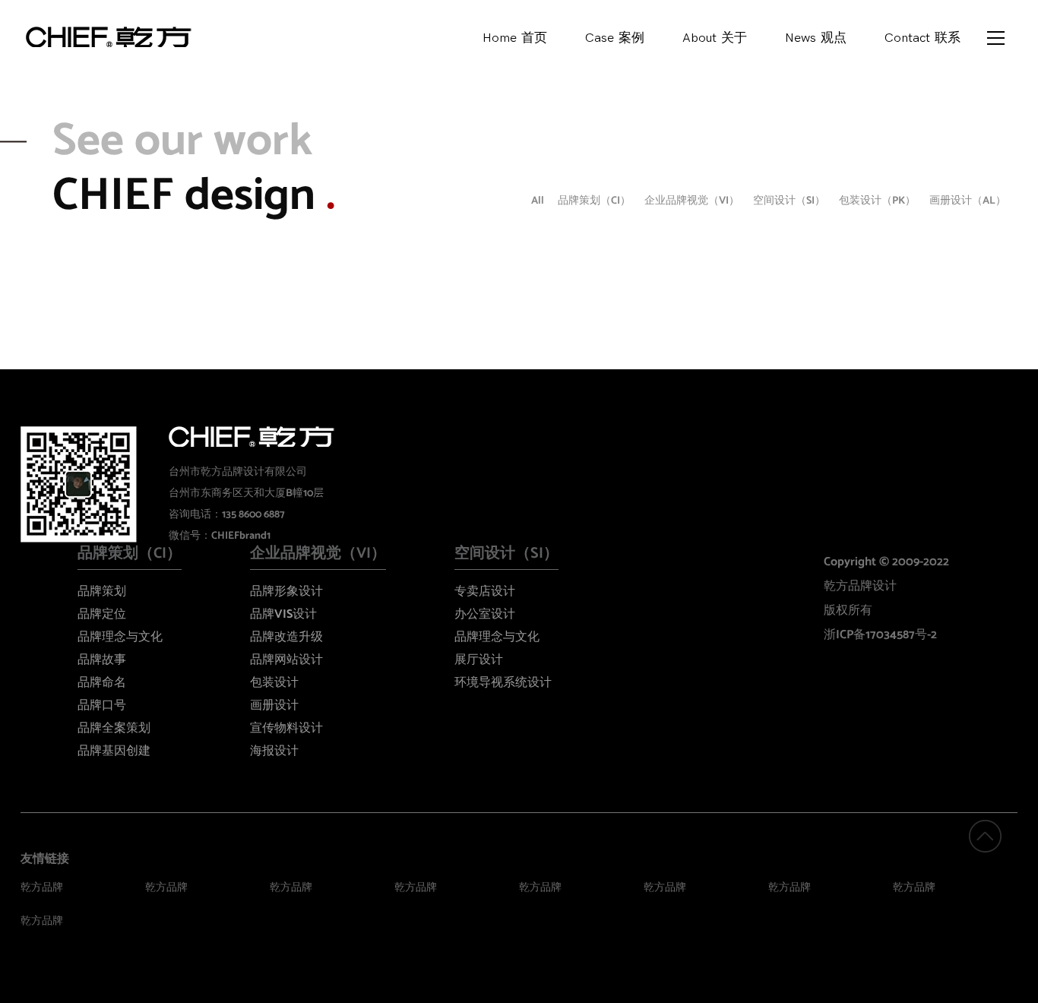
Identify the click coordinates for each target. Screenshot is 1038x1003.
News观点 (816, 38)
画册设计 (274, 705)
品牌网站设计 (286, 660)
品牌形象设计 (286, 591)
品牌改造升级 (286, 637)
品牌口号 (102, 705)
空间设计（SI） (789, 201)
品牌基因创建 (114, 751)
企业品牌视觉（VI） (691, 201)
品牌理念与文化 (120, 637)
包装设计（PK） (877, 201)
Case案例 (614, 38)
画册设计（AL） (967, 201)
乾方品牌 (42, 888)
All (537, 201)
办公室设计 (484, 614)
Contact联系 (922, 38)
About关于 (714, 38)
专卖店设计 (484, 591)
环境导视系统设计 (503, 682)
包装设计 (274, 682)
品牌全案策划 (114, 728)
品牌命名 (102, 682)
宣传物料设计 (286, 728)
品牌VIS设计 (283, 614)
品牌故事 (102, 660)
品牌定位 (102, 614)
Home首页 (515, 38)
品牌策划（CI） (594, 201)
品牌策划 (102, 591)
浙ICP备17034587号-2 (880, 635)
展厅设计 (478, 660)
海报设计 (274, 751)
